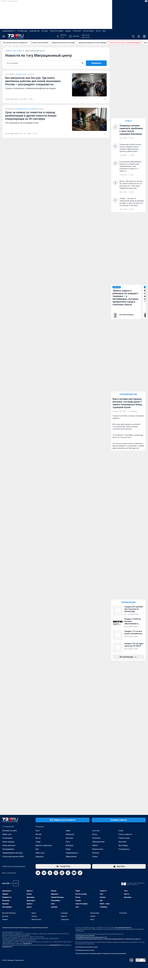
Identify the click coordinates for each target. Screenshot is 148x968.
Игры (98, 31)
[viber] (56, 873)
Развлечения (97, 849)
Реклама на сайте (9, 831)
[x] (68, 873)
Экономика (123, 845)
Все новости (19, 51)
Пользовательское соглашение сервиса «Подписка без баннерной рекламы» (100, 953)
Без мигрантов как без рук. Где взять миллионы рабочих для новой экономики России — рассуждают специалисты (33, 81)
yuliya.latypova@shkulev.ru (123, 927)
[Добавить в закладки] (105, 99)
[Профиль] (144, 36)
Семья (94, 857)
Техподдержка (8, 849)
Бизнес (39, 834)
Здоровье (40, 857)
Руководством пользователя (85, 936)
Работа (95, 845)
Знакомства (34, 31)
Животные (40, 853)
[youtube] (74, 873)
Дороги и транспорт (44, 845)
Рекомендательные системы (84, 950)
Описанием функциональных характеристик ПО (91, 937)
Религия (95, 853)
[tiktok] (80, 873)
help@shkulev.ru (7, 947)
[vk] (44, 873)
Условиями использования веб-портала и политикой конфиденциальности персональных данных (108, 939)
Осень (94, 834)
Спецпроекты (124, 849)
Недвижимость (8, 31)
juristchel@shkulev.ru (55, 945)
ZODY (104, 31)
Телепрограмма (56, 31)
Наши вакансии (8, 845)
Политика (96, 838)
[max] (62, 873)
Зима (68, 831)
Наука (68, 849)
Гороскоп (77, 31)
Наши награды (8, 842)
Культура (69, 838)
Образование (71, 857)
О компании (7, 838)
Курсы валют (88, 31)
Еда (37, 849)
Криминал (70, 834)
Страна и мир (123, 838)
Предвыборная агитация (12, 853)
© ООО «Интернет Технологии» (13, 960)
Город (38, 842)
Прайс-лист (7, 834)
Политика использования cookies (86, 947)
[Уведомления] (139, 36)
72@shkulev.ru (27, 943)
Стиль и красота (125, 834)
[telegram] (38, 873)
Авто (38, 831)
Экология (122, 842)
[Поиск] (133, 36)
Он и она (95, 831)
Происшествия (98, 842)
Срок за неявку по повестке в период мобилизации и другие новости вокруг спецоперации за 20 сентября (31, 115)
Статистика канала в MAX (13, 857)
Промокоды (22, 31)
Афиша (68, 31)
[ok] (50, 873)
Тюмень (8, 51)
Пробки (74, 36)
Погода (45, 31)
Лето (68, 842)
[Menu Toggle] (3, 36)
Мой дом (69, 845)
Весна (38, 838)
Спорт (120, 831)
